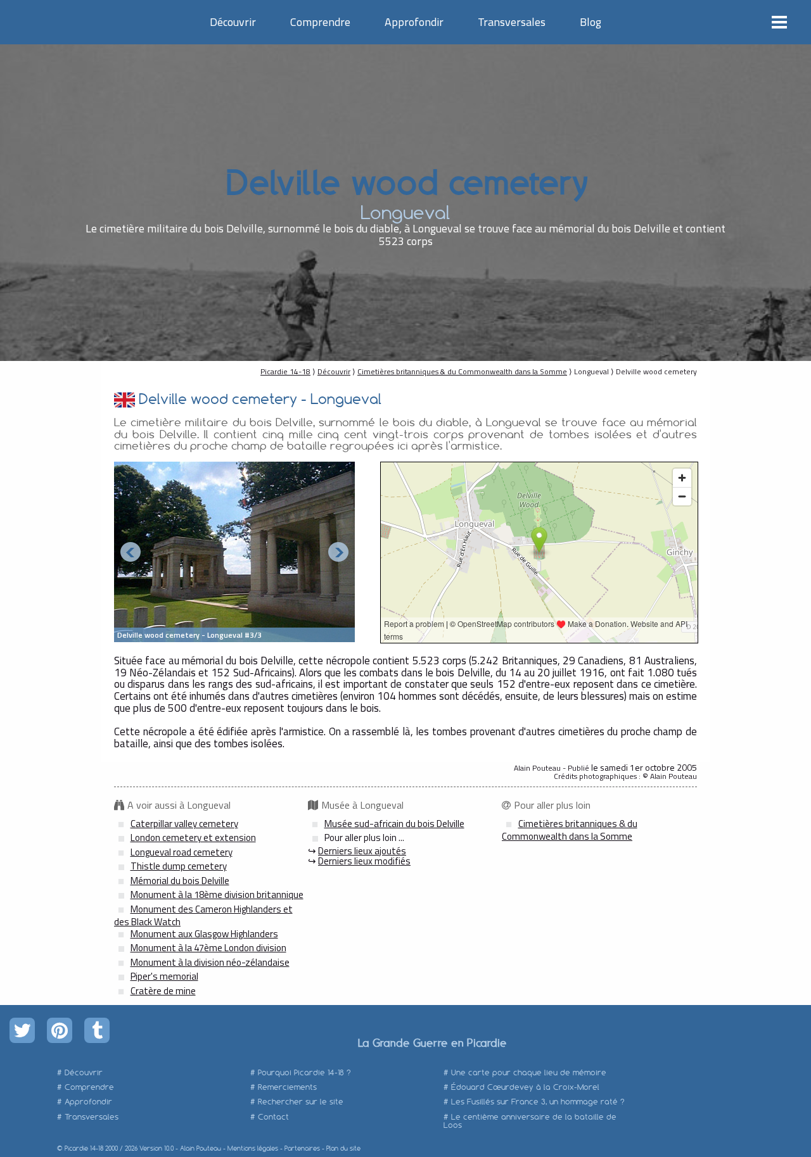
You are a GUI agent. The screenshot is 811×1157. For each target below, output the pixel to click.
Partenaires (302, 1148)
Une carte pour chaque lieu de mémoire (528, 1072)
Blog (590, 21)
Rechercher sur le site (300, 1101)
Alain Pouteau (200, 1148)
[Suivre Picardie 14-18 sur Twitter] (22, 1030)
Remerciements (287, 1087)
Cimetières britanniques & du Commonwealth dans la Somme (462, 371)
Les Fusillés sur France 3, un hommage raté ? (538, 1101)
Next (338, 552)
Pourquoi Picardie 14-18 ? (304, 1072)
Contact (273, 1117)
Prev (130, 552)
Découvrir (233, 21)
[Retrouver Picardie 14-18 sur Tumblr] (97, 1030)
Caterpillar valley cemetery (184, 823)
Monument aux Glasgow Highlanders (204, 933)
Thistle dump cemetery (179, 866)
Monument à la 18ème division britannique (217, 894)
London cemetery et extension (193, 837)
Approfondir (414, 21)
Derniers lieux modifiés (364, 861)
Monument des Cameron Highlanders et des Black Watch (203, 916)
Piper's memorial (164, 976)
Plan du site (343, 1148)
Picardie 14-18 (285, 371)
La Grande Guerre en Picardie (431, 1042)
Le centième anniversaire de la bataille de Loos (530, 1121)
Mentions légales (252, 1148)
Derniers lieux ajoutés (362, 851)
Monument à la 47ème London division (208, 947)
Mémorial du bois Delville (180, 880)
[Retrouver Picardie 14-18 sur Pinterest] (59, 1030)
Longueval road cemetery (182, 852)
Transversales (512, 21)
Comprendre (320, 21)
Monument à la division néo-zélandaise (210, 962)
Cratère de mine (163, 990)
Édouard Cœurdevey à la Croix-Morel (525, 1087)
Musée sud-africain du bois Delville (394, 823)
